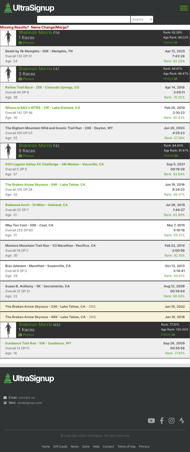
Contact (108, 446)
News (75, 446)
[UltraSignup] (29, 7)
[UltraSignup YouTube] (151, 420)
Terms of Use (127, 446)
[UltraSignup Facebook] (162, 420)
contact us (27, 397)
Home (46, 446)
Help (96, 446)
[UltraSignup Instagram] (171, 420)
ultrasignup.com (29, 403)
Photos (28, 43)
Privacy (144, 446)
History (168, 42)
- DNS (50, 306)
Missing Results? (14, 27)
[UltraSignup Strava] (181, 420)
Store (86, 446)
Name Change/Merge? (50, 27)
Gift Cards (60, 446)
